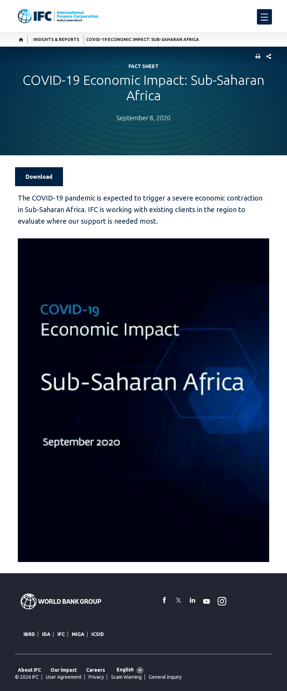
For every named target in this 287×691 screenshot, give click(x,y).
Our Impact (63, 670)
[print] (256, 57)
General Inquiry (165, 677)
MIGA (78, 634)
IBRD (29, 634)
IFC (61, 634)
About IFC (29, 670)
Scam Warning (126, 677)
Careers (95, 670)
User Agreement (64, 677)
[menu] (264, 17)
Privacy (96, 677)
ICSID (97, 634)
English (125, 669)
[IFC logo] (58, 16)
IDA (46, 634)
